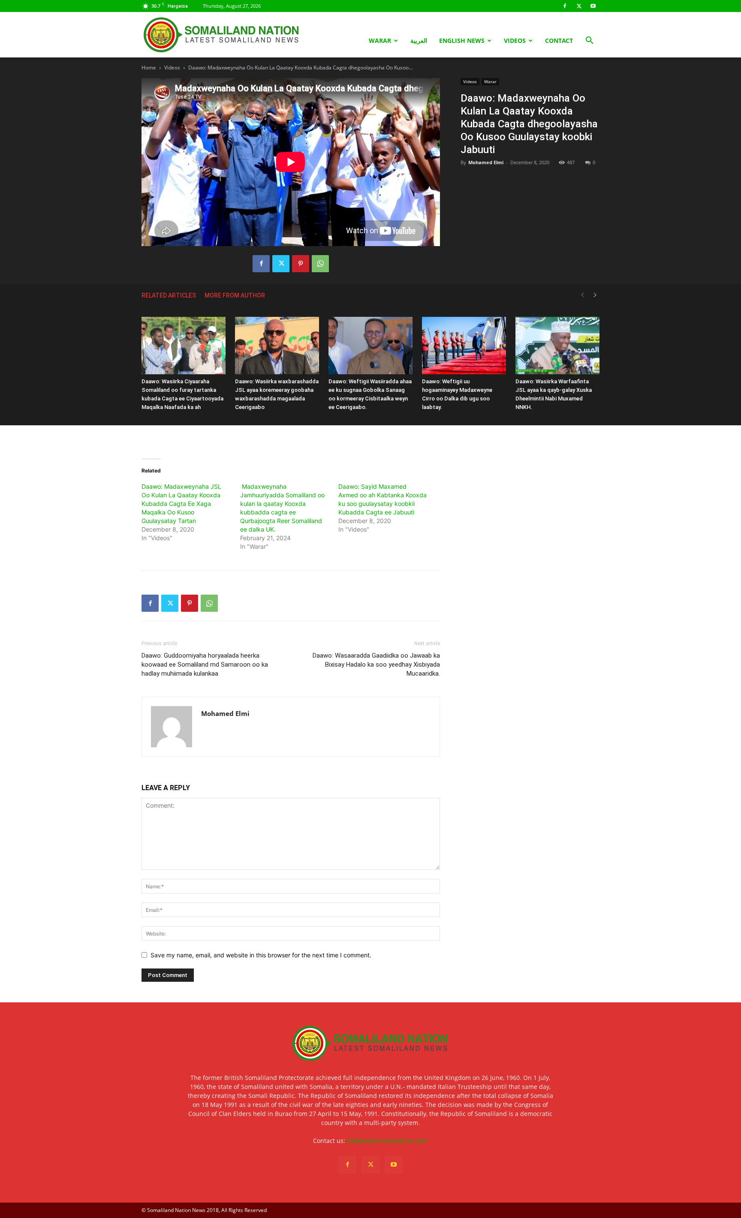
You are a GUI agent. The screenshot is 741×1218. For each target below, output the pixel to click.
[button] (589, 41)
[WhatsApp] (320, 263)
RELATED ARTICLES (169, 295)
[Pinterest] (300, 263)
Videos (515, 40)
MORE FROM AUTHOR (235, 295)
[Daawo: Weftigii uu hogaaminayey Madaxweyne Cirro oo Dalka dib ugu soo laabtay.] (464, 346)
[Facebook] (564, 6)
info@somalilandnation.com (387, 1141)
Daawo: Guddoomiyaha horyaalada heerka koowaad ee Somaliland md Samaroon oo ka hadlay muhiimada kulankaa (205, 664)
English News (462, 40)
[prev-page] (582, 295)
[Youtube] (593, 6)
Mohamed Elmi (485, 162)
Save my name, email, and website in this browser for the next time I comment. (261, 955)
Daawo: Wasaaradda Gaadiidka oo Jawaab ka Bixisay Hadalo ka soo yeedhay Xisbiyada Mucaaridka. (376, 664)
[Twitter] (578, 6)
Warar (380, 40)
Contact (559, 40)
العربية (418, 40)
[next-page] (595, 295)
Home (149, 67)
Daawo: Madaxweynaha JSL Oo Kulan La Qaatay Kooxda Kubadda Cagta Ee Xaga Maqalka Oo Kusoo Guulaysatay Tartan (181, 503)
